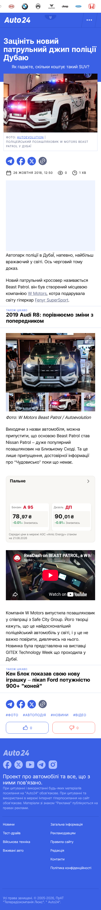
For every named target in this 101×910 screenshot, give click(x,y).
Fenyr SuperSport (51, 300)
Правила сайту (62, 842)
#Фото (12, 715)
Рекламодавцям (63, 833)
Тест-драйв (12, 833)
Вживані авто (13, 851)
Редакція (57, 851)
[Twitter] (18, 764)
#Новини (60, 715)
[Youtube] (30, 764)
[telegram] (10, 161)
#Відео (79, 715)
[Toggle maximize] (88, 339)
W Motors (37, 293)
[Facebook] (7, 764)
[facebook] (21, 161)
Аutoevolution (30, 137)
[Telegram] (41, 764)
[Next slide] (88, 365)
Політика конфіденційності (70, 868)
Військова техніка (16, 842)
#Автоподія (34, 715)
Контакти (57, 859)
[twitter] (31, 161)
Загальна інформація (66, 825)
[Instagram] (53, 764)
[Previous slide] (12, 365)
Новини (9, 825)
